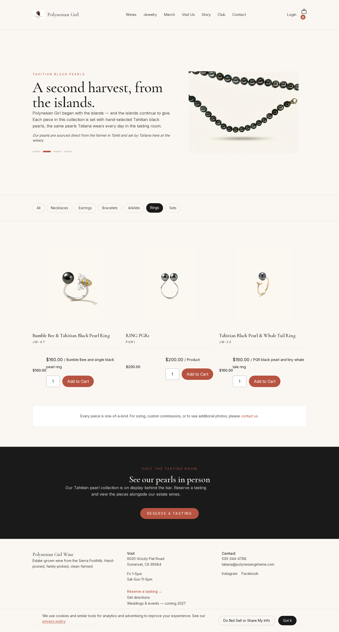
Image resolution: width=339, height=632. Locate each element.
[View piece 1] (36, 151)
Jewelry (150, 14)
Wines (131, 14)
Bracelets (110, 208)
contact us (249, 416)
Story (206, 14)
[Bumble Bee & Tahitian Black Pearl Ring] (76, 284)
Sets (172, 208)
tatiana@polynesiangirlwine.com (248, 564)
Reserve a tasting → (144, 591)
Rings (154, 207)
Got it (287, 620)
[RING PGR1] (169, 284)
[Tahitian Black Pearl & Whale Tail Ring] (262, 284)
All (38, 208)
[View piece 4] (68, 151)
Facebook (249, 573)
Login (291, 14)
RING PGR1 (137, 336)
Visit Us (188, 14)
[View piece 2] (47, 151)
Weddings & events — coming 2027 (156, 603)
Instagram (229, 573)
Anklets (134, 208)
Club (221, 14)
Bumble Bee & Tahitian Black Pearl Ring (71, 336)
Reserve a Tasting (169, 513)
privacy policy (53, 621)
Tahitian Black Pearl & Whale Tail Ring (257, 336)
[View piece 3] (57, 151)
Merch (169, 14)
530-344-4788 (234, 558)
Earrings (85, 208)
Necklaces (59, 208)
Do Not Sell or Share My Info (246, 620)
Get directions (138, 597)
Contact (239, 14)
